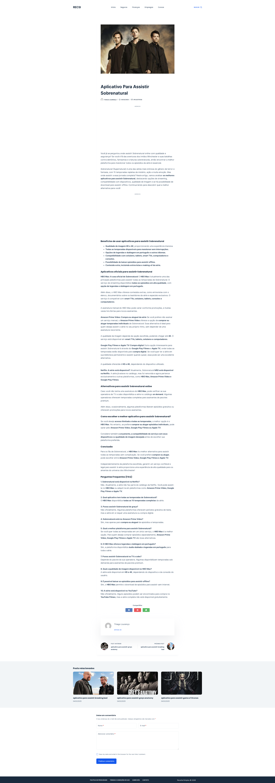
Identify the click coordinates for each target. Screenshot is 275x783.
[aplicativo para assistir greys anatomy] (137, 683)
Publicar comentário (106, 761)
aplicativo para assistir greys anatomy (135, 698)
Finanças (136, 7)
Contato (145, 780)
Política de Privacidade (98, 780)
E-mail (143, 726)
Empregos (149, 7)
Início (113, 7)
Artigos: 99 (117, 630)
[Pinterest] (137, 610)
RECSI (77, 7)
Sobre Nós (136, 780)
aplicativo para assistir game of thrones (179, 698)
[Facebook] (128, 610)
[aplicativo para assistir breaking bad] (93, 683)
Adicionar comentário (106, 734)
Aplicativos (137, 99)
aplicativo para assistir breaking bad (90, 698)
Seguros (123, 7)
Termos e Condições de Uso (120, 780)
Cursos (161, 7)
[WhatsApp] (146, 610)
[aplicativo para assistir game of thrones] (181, 683)
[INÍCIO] (101, 80)
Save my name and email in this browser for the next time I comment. (122, 754)
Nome (101, 726)
